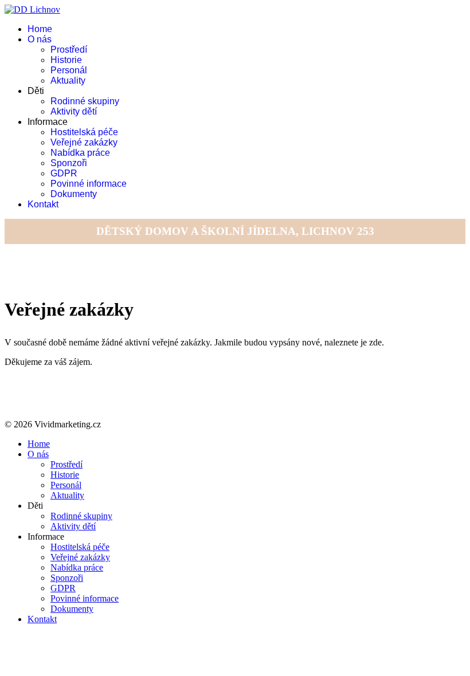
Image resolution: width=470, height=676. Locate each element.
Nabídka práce (80, 153)
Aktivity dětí (73, 111)
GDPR (63, 173)
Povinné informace (88, 183)
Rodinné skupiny (84, 101)
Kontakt (43, 204)
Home (40, 29)
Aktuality (67, 80)
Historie (66, 60)
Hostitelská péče (84, 132)
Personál (68, 70)
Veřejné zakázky (83, 142)
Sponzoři (68, 163)
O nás (40, 39)
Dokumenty (73, 194)
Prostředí (68, 49)
